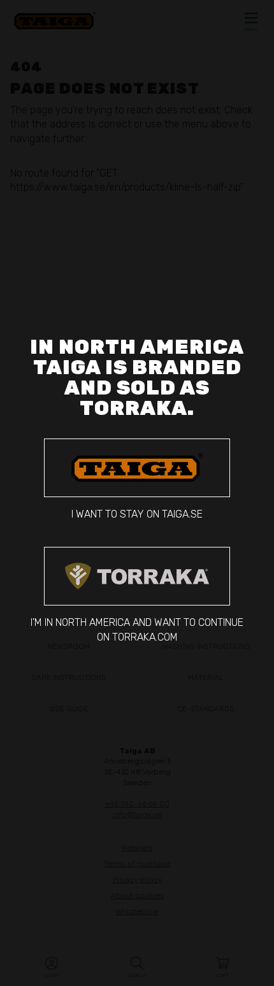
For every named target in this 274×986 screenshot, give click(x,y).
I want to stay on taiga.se (137, 514)
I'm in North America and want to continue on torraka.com (137, 629)
